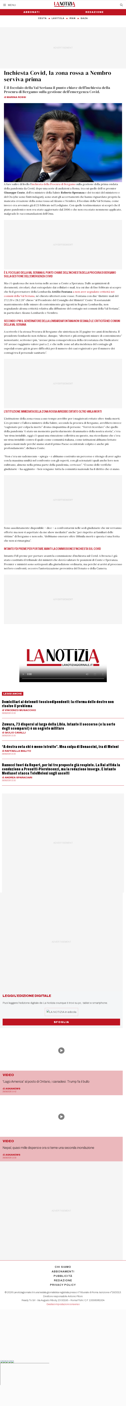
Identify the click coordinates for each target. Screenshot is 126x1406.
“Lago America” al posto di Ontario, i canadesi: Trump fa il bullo (46, 1081)
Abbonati (31, 12)
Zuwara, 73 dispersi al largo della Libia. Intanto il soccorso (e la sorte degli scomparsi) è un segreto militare (58, 726)
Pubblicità (63, 1276)
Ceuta (42, 18)
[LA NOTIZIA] (64, 4)
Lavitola (58, 18)
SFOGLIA (61, 1022)
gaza (84, 18)
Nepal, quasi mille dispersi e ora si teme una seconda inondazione (48, 1147)
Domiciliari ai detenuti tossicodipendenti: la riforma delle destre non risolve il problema (58, 704)
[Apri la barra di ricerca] (121, 5)
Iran (72, 18)
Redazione (94, 12)
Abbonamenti (63, 1271)
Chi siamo (63, 1266)
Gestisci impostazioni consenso (63, 1304)
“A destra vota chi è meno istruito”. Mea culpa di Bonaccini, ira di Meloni (60, 746)
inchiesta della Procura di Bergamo (54, 184)
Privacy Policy (63, 1284)
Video (8, 1075)
